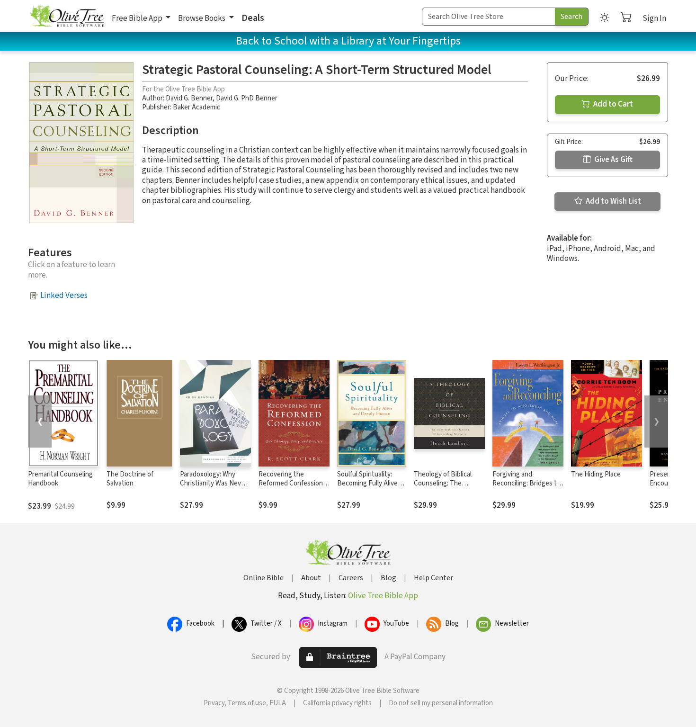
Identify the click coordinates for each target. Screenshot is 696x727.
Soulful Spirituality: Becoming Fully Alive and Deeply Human (367, 483)
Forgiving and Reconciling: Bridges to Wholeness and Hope (526, 483)
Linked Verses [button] (64, 295)
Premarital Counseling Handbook (60, 478)
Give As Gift (613, 159)
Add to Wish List (612, 201)
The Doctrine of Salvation (130, 478)
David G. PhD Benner (246, 98)
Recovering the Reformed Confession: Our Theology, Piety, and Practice (291, 487)
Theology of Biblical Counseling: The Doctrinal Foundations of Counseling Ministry (447, 487)
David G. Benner (189, 98)
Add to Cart (612, 104)
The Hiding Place (596, 474)
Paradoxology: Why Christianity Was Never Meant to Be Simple (213, 483)
